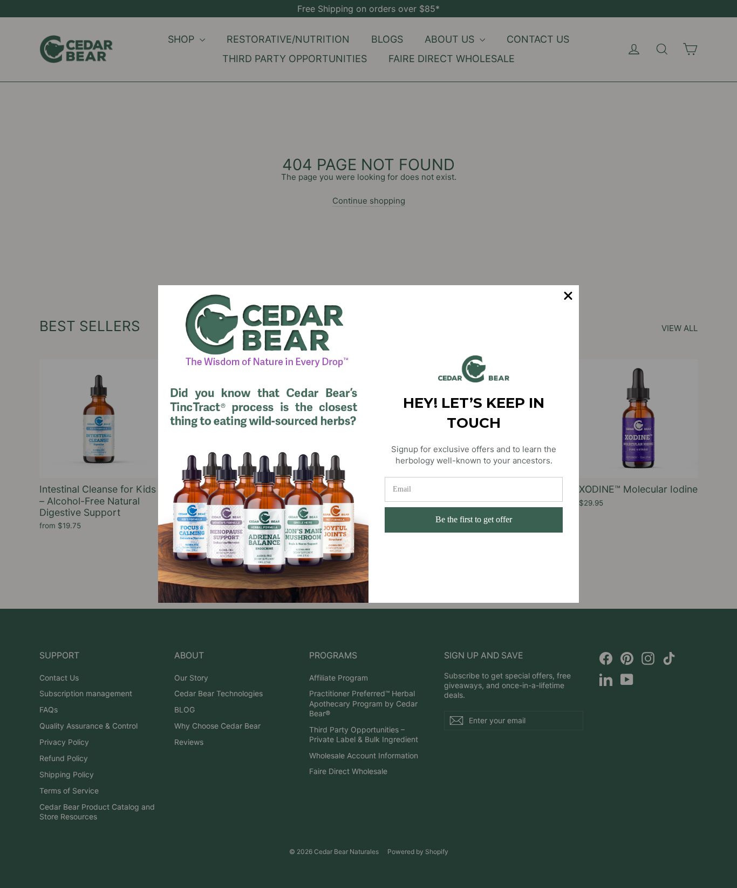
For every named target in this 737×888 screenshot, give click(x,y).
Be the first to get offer (473, 519)
